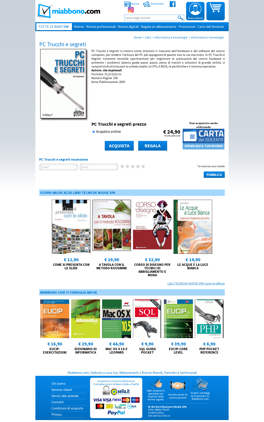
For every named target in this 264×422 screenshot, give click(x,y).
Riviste (79, 26)
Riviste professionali (101, 26)
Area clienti (195, 18)
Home (138, 37)
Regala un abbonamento (158, 26)
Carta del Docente (211, 26)
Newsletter (157, 3)
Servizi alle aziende (64, 396)
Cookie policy (156, 412)
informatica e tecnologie (170, 37)
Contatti (57, 402)
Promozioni (187, 26)
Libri (148, 37)
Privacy (56, 414)
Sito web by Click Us (159, 415)
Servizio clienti (61, 389)
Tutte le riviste (52, 26)
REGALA (153, 146)
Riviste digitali (128, 26)
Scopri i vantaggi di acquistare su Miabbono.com (200, 396)
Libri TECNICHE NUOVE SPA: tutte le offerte (196, 283)
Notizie (135, 3)
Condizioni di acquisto (67, 408)
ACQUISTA (119, 146)
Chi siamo (58, 383)
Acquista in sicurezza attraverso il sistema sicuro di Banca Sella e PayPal (116, 382)
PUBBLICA (214, 174)
